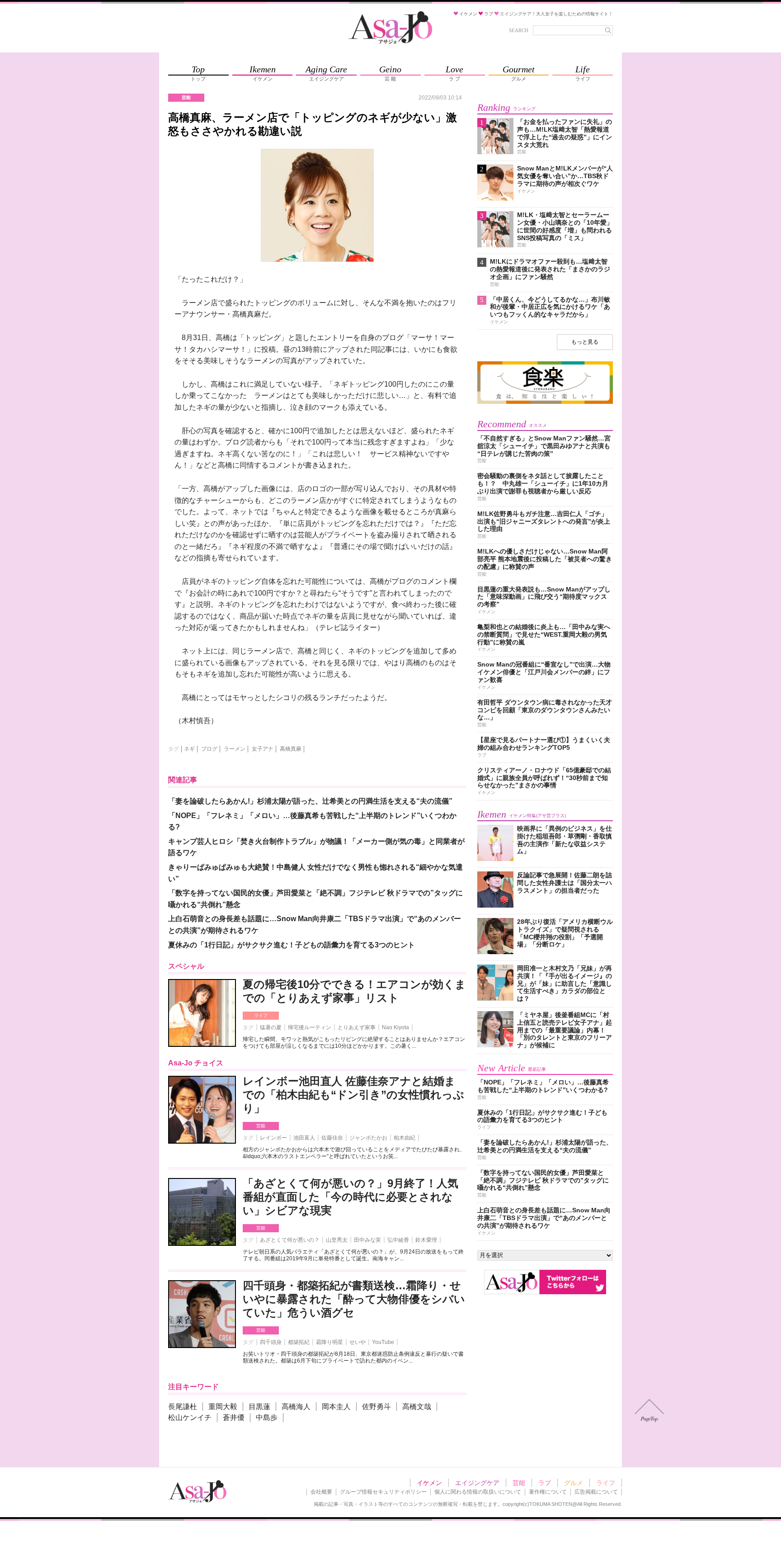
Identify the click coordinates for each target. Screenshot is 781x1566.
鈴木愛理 (426, 1240)
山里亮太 (337, 1240)
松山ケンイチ (190, 1417)
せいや (357, 1342)
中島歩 (267, 1417)
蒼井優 (234, 1417)
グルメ (573, 1482)
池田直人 (304, 1138)
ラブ (544, 1482)
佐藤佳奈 (332, 1138)
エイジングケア (477, 1482)
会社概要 (321, 1492)
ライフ (261, 1015)
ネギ (189, 749)
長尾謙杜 (182, 1406)
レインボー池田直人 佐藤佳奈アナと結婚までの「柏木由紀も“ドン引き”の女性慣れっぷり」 (353, 1094)
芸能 (260, 1125)
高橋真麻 (290, 749)
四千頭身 (271, 1342)
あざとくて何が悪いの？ (290, 1240)
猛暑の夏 (271, 1027)
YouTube (383, 1342)
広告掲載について (596, 1492)
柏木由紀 (404, 1138)
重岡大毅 (222, 1406)
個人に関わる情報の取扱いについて (477, 1492)
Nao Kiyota (395, 1027)
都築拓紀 (299, 1342)
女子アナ (262, 749)
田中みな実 (367, 1240)
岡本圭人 (336, 1406)
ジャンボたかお (368, 1138)
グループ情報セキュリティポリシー (383, 1492)
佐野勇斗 (376, 1406)
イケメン (429, 1482)
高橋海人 (296, 1406)
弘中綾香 (398, 1240)
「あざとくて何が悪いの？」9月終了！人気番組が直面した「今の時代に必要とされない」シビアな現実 (350, 1196)
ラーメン (234, 749)
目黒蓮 (259, 1406)
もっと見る (584, 342)
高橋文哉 (416, 1406)
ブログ (209, 749)
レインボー (273, 1138)
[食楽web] (545, 402)
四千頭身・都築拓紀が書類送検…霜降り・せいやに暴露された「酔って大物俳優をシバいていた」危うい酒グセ (354, 1299)
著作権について (548, 1492)
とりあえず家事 (357, 1027)
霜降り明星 (329, 1342)
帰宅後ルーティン (309, 1027)
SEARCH (518, 30)
